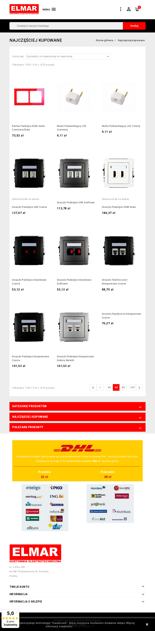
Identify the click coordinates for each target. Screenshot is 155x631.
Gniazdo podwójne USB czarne (29, 207)
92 (109, 387)
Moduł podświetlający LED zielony (121, 126)
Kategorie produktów (29, 406)
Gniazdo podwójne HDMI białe (119, 207)
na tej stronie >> (83, 626)
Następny (139, 387)
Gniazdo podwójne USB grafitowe (76, 202)
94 (123, 387)
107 (132, 387)
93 (116, 387)
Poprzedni (93, 387)
